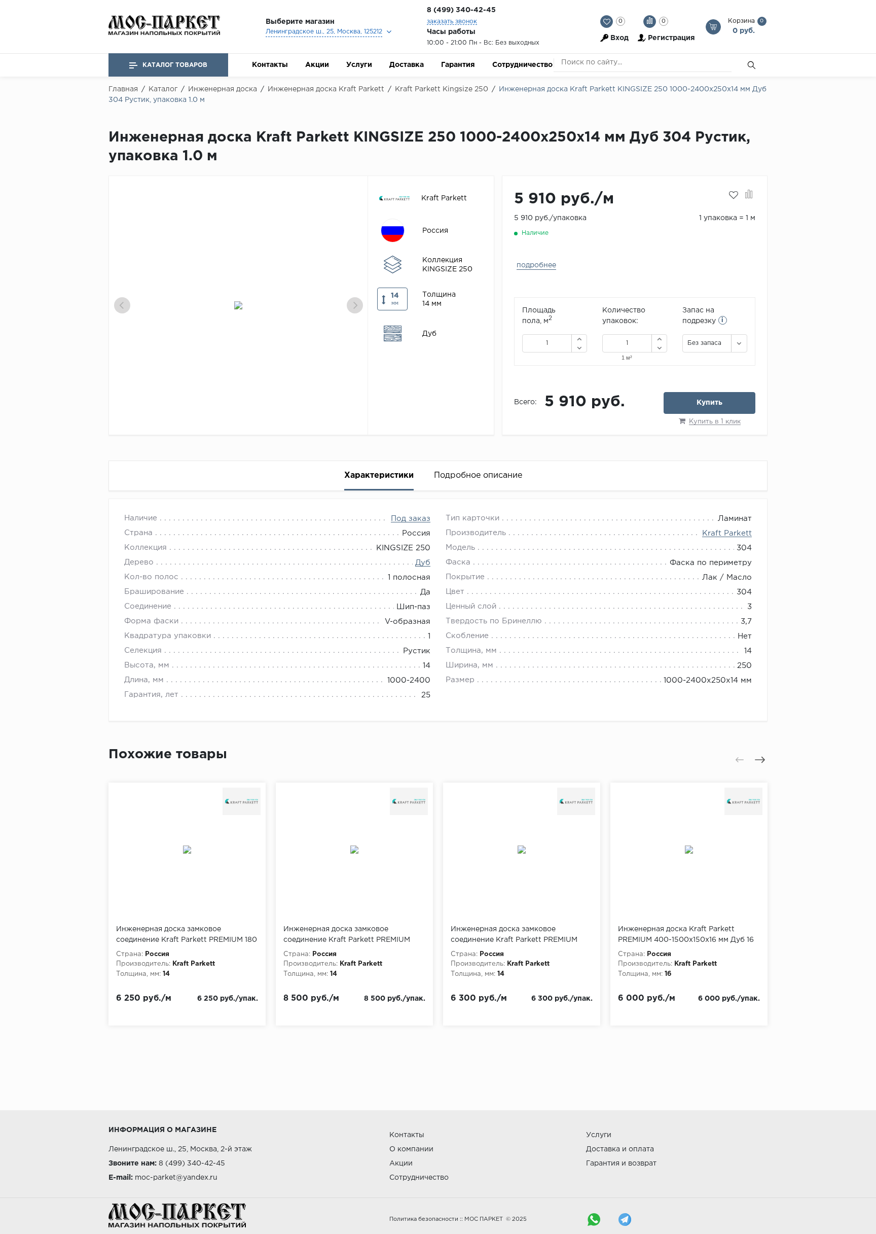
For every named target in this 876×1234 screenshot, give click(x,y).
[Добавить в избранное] (733, 195)
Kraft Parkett (727, 533)
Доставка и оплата (620, 1149)
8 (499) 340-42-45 (461, 10)
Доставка (406, 65)
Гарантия (458, 65)
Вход (619, 38)
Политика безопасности (423, 1219)
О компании (411, 1149)
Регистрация (671, 38)
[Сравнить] (749, 195)
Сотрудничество (522, 65)
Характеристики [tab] (379, 475)
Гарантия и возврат (621, 1163)
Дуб (422, 562)
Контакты (270, 65)
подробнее (536, 265)
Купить (709, 403)
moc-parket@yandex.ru (176, 1178)
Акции (317, 65)
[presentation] (122, 305)
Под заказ (410, 518)
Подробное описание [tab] (478, 475)
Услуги (359, 65)
